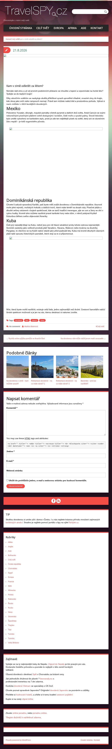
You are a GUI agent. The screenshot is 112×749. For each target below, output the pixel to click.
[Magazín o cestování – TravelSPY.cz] (37, 11)
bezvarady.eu (46, 678)
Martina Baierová (31, 326)
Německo (12, 590)
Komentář (11, 408)
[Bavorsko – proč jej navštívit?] (92, 367)
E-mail (10, 461)
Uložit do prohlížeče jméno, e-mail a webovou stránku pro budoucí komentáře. (48, 480)
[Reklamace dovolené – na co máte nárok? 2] (67, 367)
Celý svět (42, 28)
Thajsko (11, 625)
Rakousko (12, 599)
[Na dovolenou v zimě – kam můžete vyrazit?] (17, 367)
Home (8, 39)
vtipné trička (27, 699)
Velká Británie (13, 643)
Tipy (9, 630)
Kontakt (97, 28)
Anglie (10, 547)
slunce (34, 320)
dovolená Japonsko (59, 690)
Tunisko (11, 634)
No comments (14, 326)
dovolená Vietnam (22, 686)
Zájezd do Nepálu (56, 664)
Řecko (10, 603)
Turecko (11, 638)
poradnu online (40, 713)
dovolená (18, 320)
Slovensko (12, 617)
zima (42, 320)
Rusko (10, 608)
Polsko (10, 595)
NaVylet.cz (73, 522)
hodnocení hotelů (24, 694)
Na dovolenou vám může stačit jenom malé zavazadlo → (83, 339)
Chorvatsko (12, 568)
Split (35, 674)
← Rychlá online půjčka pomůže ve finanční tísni (25, 339)
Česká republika (14, 564)
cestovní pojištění (65, 694)
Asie (83, 28)
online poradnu (19, 713)
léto (27, 320)
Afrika (72, 28)
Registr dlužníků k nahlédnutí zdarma (23, 717)
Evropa (59, 28)
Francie (11, 582)
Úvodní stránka (20, 28)
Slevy (10, 612)
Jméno (10, 451)
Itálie (10, 586)
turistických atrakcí (14, 522)
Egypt (10, 573)
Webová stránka (14, 470)
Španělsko (12, 621)
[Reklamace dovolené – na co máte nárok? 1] (42, 367)
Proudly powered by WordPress (18, 740)
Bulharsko (12, 555)
